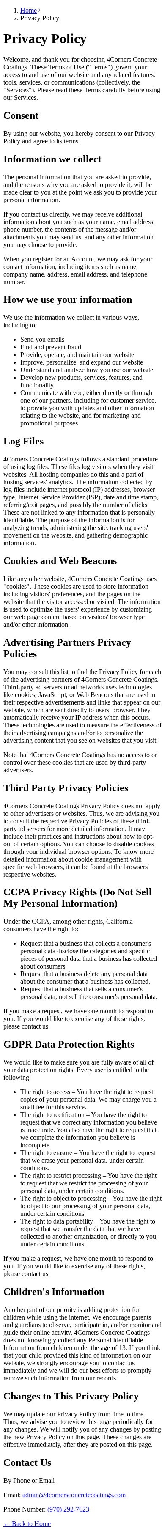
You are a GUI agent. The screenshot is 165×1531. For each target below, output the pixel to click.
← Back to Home (27, 1523)
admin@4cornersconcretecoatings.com (74, 1494)
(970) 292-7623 (68, 1509)
